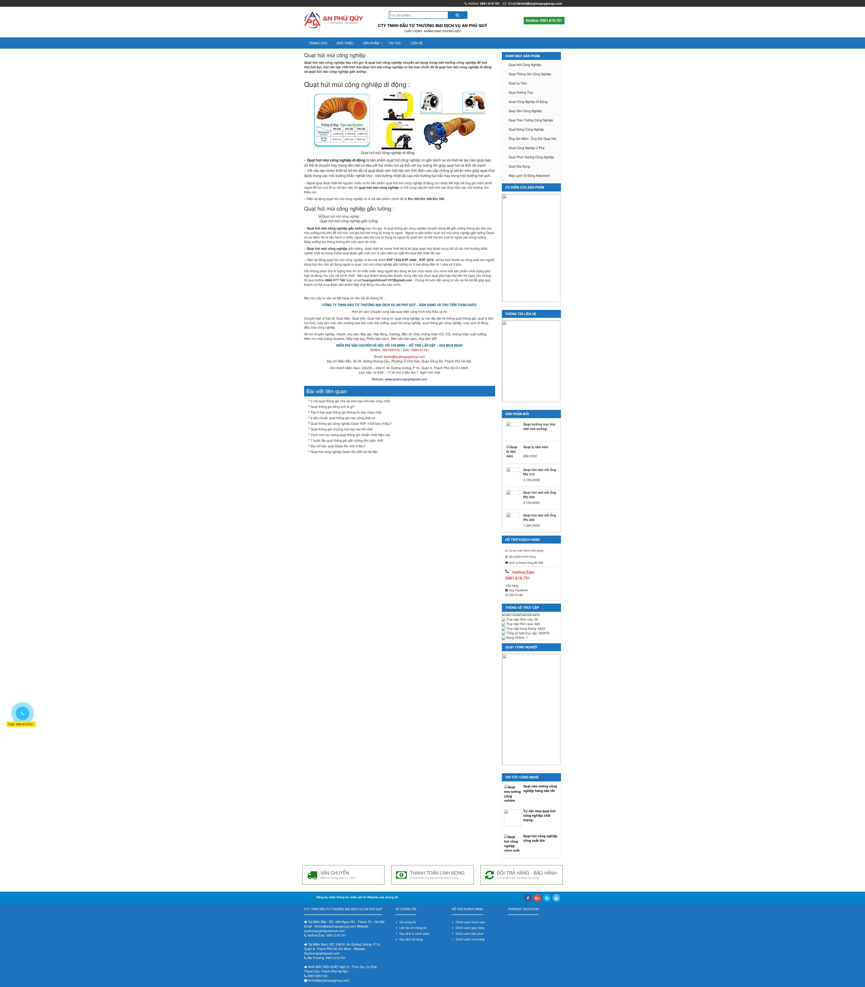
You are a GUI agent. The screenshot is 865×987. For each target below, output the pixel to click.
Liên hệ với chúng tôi (412, 928)
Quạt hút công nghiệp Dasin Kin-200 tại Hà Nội (344, 451)
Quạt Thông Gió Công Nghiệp (530, 74)
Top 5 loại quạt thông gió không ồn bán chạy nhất (346, 412)
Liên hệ (416, 43)
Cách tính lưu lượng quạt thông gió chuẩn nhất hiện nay (350, 434)
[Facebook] (528, 898)
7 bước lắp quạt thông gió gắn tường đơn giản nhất (347, 440)
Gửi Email (515, 595)
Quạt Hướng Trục (521, 92)
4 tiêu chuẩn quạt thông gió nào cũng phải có (343, 418)
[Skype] (547, 898)
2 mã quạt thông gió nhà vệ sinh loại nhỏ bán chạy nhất (350, 401)
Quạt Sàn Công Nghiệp (525, 111)
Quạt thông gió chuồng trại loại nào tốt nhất (342, 429)
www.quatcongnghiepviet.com (406, 379)
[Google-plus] (537, 898)
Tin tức (394, 43)
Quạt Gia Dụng (519, 166)
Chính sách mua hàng (470, 939)
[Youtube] (556, 898)
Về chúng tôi (407, 922)
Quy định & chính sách (414, 933)
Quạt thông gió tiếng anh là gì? (333, 406)
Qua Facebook (518, 590)
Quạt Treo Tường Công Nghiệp (531, 120)
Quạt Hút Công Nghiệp (525, 64)
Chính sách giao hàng (470, 928)
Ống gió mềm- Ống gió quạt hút (532, 138)
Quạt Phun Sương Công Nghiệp (531, 157)
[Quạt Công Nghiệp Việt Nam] (333, 19)
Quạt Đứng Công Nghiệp (526, 129)
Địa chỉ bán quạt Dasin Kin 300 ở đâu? (338, 446)
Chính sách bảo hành (469, 933)
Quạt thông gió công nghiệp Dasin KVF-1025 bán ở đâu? (351, 423)
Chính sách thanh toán (470, 922)
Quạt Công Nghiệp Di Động (528, 101)
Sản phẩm (371, 43)
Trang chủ (318, 43)
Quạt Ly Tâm (518, 83)
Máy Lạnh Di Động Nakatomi (529, 175)
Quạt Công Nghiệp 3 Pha (526, 148)
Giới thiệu (345, 43)
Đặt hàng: (512, 585)
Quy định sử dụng (411, 939)
